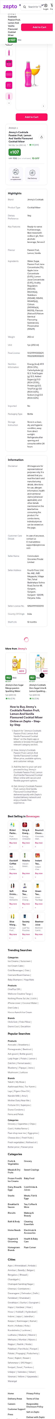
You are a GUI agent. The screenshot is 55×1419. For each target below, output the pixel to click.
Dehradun (26, 1293)
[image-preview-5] (9, 96)
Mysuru (31, 1339)
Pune (10, 1358)
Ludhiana (12, 1335)
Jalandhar (28, 1316)
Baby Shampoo (15, 979)
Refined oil (31, 1142)
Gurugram (34, 1302)
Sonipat (11, 1367)
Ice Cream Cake (15, 966)
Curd (10, 1128)
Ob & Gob (12, 1022)
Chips (32, 1124)
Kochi (10, 1325)
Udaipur (11, 1372)
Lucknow (26, 1330)
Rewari (26, 1358)
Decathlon (26, 1026)
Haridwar (20, 1307)
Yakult (11, 1082)
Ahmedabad (20, 1265)
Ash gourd (13, 1054)
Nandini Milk (14, 1096)
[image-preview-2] (9, 63)
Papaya (22, 1068)
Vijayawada (31, 1376)
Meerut (31, 1335)
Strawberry (23, 1044)
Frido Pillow (24, 1022)
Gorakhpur (13, 1302)
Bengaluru (13, 1275)
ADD (21, 671)
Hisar (28, 1307)
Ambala (31, 1265)
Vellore (21, 1376)
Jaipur (19, 1316)
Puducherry (32, 1353)
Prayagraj (20, 1353)
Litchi (33, 998)
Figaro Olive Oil (21, 1091)
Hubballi (19, 1312)
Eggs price (33, 1133)
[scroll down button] (9, 103)
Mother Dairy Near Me (18, 1100)
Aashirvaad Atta (15, 1086)
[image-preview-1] (9, 52)
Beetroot (27, 1049)
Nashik (20, 1344)
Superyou (25, 1105)
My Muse (20, 1082)
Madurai (22, 1335)
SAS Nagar (26, 1362)
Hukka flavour (21, 1128)
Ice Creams (13, 961)
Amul (24, 1096)
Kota (26, 1325)
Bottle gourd (25, 1054)
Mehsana (12, 1339)
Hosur (11, 1312)
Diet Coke (12, 1007)
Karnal (33, 1321)
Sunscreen (25, 961)
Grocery (12, 1124)
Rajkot (18, 1358)
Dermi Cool (13, 1026)
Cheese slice (14, 1137)
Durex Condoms (15, 1109)
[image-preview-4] (9, 85)
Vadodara (21, 1372)
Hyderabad (30, 1312)
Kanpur (11, 1321)
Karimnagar (22, 1321)
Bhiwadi (23, 1275)
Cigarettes (23, 1124)
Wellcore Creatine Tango (19, 994)
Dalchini (11, 1063)
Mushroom (13, 1072)
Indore (11, 1316)
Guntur (23, 1302)
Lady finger (13, 1058)
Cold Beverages (15, 970)
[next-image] (43, 106)
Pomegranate (14, 1049)
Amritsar (12, 1270)
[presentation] (9, 103)
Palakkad (12, 1349)
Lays (10, 1091)
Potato (23, 1058)
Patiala (11, 1353)
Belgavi (30, 1270)
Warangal (12, 1381)
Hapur (11, 1307)
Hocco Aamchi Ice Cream (20, 1012)
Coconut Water (29, 1003)
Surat (19, 1367)
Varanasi (12, 1376)
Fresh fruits (27, 1137)
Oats (27, 970)
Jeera (30, 1068)
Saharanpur (13, 1362)
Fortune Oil (13, 1105)
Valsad (31, 1372)
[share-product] (41, 137)
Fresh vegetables (16, 1142)
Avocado (12, 1044)
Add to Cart (31, 117)
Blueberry (12, 1068)
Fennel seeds (23, 1063)
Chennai (12, 1288)
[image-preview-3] (9, 74)
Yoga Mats (29, 979)
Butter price (13, 1147)
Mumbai (22, 1339)
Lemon (32, 1058)
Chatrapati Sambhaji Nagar (20, 1284)
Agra (10, 1265)
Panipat (33, 1349)
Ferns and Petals (15, 1114)
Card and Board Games (19, 975)
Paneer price (27, 1147)
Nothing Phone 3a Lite (18, 998)
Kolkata (18, 1325)
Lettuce (24, 1072)
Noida (28, 1344)
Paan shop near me (17, 1133)
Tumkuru (28, 1367)
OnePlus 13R (14, 989)
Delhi (35, 1293)
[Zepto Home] (10, 7)
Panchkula (23, 1349)
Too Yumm (30, 1086)
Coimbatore (23, 1288)
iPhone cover (14, 1003)
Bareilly (21, 1270)
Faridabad (12, 1298)
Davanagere (13, 1293)
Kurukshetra (14, 1330)
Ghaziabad (24, 1298)
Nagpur (11, 1344)
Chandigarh (13, 1279)
